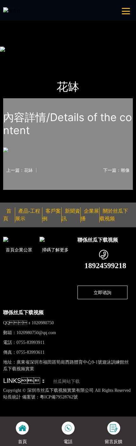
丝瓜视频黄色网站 (72, 403)
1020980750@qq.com (36, 332)
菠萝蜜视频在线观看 (80, 410)
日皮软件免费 (114, 410)
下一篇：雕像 (116, 170)
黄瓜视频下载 (104, 403)
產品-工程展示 (40, 57)
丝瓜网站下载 (66, 381)
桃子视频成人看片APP (74, 22)
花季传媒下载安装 (41, 410)
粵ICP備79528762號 (59, 397)
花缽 (66, 57)
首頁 (13, 57)
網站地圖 (9, 403)
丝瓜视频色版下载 (35, 403)
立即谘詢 (102, 292)
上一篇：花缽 (19, 170)
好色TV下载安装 (35, 22)
